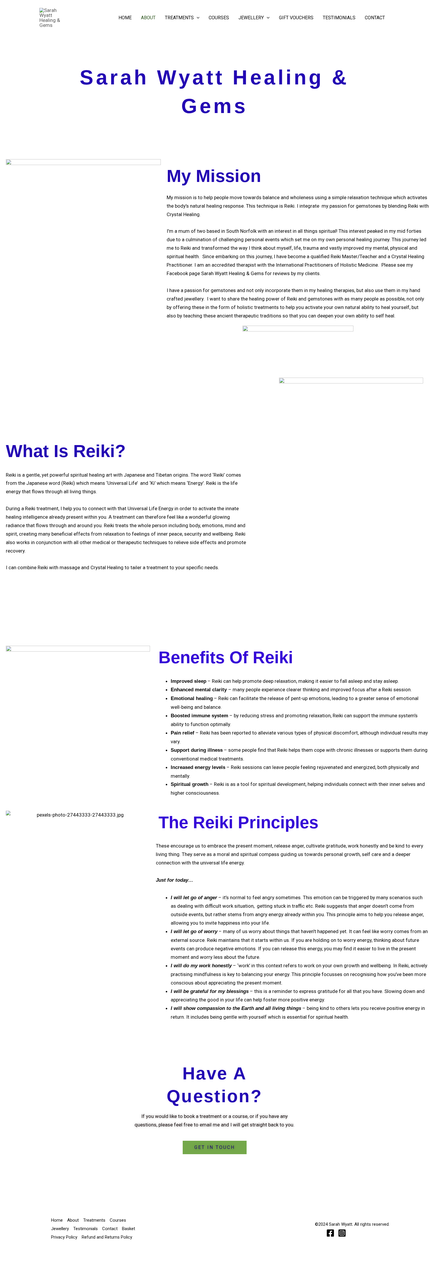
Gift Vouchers (296, 17)
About (148, 17)
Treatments (179, 17)
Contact (375, 17)
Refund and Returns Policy (107, 1237)
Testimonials (339, 17)
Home (125, 17)
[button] (197, 17)
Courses (219, 17)
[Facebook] (330, 1233)
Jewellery (251, 17)
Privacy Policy (64, 1237)
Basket (128, 1228)
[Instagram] (342, 1233)
